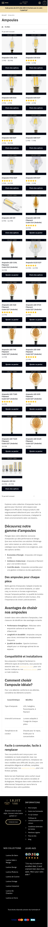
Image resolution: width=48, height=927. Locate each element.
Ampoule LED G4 (8, 481)
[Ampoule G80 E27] (36, 124)
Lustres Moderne (12, 872)
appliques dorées (28, 768)
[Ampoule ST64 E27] (12, 164)
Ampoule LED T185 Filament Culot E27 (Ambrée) (10, 396)
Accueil (4, 15)
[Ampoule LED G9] (12, 204)
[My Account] (39, 3)
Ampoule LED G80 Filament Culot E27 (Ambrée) (34, 351)
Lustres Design (11, 867)
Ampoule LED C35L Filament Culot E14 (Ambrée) (10, 264)
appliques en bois (26, 666)
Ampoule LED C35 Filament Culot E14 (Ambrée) (34, 220)
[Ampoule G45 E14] (12, 84)
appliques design (30, 669)
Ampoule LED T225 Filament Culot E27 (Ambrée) (10, 441)
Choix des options (12, 68)
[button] (31, 60)
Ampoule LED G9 (8, 218)
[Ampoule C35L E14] (12, 44)
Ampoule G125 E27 (33, 262)
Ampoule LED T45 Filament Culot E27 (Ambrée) (10, 351)
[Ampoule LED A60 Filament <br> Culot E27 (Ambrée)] (12, 291)
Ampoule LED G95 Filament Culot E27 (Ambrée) (34, 396)
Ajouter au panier (36, 233)
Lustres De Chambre (10, 892)
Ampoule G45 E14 (9, 98)
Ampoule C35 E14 (33, 57)
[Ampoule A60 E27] (12, 124)
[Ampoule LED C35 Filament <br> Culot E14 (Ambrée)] (36, 204)
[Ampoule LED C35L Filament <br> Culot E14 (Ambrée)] (12, 249)
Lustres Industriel (12, 886)
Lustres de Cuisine (12, 877)
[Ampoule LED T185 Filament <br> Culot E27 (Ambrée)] (12, 381)
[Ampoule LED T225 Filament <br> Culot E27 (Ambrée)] (12, 425)
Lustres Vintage (11, 881)
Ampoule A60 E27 (9, 138)
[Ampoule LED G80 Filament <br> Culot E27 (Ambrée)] (36, 336)
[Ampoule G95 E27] (36, 164)
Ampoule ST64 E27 (9, 178)
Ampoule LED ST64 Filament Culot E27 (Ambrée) (34, 307)
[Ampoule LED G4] (12, 467)
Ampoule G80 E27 (33, 138)
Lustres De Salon (12, 855)
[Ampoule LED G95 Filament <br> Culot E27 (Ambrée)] (36, 381)
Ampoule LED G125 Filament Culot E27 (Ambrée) (34, 441)
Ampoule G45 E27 (33, 98)
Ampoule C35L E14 (9, 57)
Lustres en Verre (12, 898)
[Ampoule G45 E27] (36, 84)
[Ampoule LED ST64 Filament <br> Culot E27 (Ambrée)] (36, 291)
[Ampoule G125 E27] (36, 249)
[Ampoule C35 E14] (36, 44)
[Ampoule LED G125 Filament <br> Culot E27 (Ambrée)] (36, 425)
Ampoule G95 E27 (33, 178)
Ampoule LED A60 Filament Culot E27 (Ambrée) (10, 307)
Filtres (7, 27)
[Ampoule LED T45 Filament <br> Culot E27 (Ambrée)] (12, 336)
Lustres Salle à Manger (11, 861)
